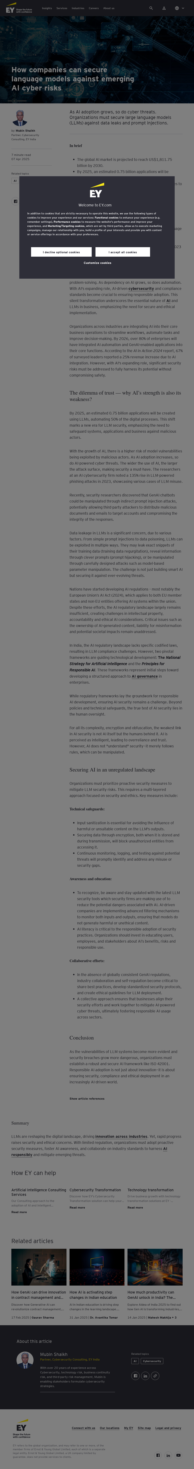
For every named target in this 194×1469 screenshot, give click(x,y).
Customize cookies (97, 262)
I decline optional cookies (61, 252)
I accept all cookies (123, 252)
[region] (97, 227)
